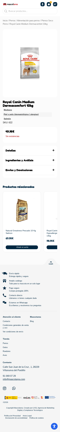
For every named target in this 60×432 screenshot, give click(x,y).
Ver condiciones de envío (13, 332)
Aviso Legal (27, 416)
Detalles (11, 150)
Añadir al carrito (22, 247)
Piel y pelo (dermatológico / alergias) (21, 114)
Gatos (5, 347)
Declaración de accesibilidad (16, 418)
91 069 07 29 (9, 376)
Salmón (7, 119)
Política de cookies (36, 418)
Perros (12, 20)
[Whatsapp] (13, 388)
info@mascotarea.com (14, 379)
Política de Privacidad (12, 416)
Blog (32, 321)
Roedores (6, 351)
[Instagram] (4, 388)
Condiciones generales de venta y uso (16, 326)
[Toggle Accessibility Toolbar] (54, 426)
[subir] (51, 262)
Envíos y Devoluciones (19, 170)
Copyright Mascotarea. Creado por (19, 408)
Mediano (8, 110)
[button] (55, 4)
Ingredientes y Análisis (19, 160)
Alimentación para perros (28, 20)
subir (51, 264)
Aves (5, 355)
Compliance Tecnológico (33, 410)
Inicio (5, 20)
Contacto (6, 321)
